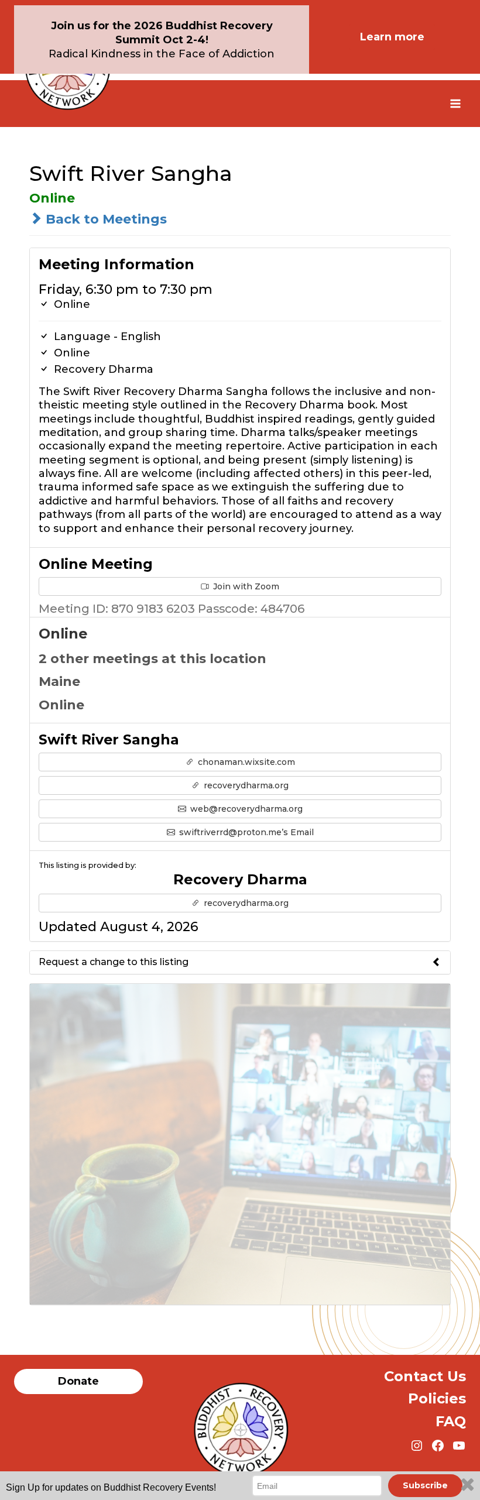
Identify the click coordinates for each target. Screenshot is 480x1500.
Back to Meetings (104, 219)
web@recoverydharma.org (245, 809)
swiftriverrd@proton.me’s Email (245, 832)
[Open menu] (455, 103)
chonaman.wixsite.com (245, 762)
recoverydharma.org (245, 785)
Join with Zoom (245, 586)
